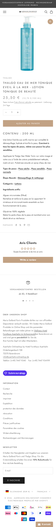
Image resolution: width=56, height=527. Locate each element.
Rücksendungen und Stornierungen (18, 438)
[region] (28, 288)
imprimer (7, 398)
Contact (6, 388)
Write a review (28, 259)
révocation (7, 413)
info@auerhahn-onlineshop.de (16, 356)
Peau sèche (23, 168)
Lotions (18, 183)
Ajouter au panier (28, 123)
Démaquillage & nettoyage (31, 177)
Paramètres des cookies (13, 428)
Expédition (7, 403)
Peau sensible (38, 168)
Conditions (8, 418)
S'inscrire (13, 480)
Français (42, 491)
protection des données (13, 408)
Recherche (7, 393)
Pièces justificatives (11, 423)
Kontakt (45, 524)
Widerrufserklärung (11, 433)
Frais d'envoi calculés (22, 102)
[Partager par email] (28, 225)
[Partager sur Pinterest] (24, 225)
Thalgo (7, 78)
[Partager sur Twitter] (20, 225)
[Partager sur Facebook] (16, 225)
